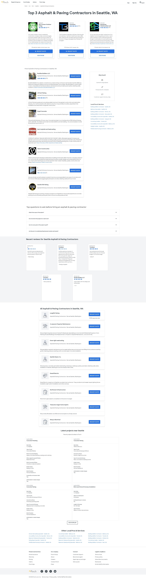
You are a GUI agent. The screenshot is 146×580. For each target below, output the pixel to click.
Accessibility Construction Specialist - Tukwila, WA (70, 536)
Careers (53, 559)
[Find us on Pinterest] (46, 571)
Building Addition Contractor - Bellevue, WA (98, 533)
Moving (31, 559)
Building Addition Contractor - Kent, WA (97, 542)
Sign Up (134, 3)
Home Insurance (33, 554)
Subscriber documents (101, 559)
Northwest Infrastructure (58, 390)
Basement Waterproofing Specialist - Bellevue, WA (70, 542)
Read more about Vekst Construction (42, 162)
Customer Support (78, 554)
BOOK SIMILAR (72, 522)
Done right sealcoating (57, 340)
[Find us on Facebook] (42, 571)
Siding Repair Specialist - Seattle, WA (37, 540)
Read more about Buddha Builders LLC (44, 87)
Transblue (72, 24)
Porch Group (54, 554)
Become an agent (78, 557)
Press (52, 564)
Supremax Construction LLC (105, 25)
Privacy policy (99, 557)
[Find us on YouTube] (55, 571)
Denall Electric (54, 373)
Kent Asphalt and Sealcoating (46, 129)
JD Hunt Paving (41, 93)
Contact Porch (55, 561)
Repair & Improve (15, 2)
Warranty (31, 557)
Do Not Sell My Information (102, 564)
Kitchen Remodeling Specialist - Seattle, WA (39, 533)
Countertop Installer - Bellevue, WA (67, 533)
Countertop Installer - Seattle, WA (96, 540)
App (128, 3)
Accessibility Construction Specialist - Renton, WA (40, 536)
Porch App (42, 2)
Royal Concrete (42, 111)
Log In (141, 2)
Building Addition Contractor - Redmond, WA (69, 538)
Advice (34, 2)
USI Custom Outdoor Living (45, 25)
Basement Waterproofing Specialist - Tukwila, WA (40, 538)
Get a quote (76, 561)
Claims (30, 561)
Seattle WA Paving (42, 184)
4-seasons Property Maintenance (60, 324)
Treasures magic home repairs (59, 405)
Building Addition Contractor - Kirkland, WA (98, 538)
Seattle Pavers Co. (55, 357)
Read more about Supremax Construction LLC (103, 43)
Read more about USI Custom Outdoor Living (41, 43)
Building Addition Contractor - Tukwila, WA (98, 536)
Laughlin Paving (54, 313)
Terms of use (98, 554)
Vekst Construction (43, 149)
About (52, 557)
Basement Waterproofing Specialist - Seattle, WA (70, 540)
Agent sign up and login (79, 559)
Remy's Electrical (55, 419)
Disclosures (98, 561)
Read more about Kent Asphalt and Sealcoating (49, 143)
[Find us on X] (50, 571)
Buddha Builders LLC (43, 73)
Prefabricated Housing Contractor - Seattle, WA (40, 542)
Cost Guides (26, 2)
